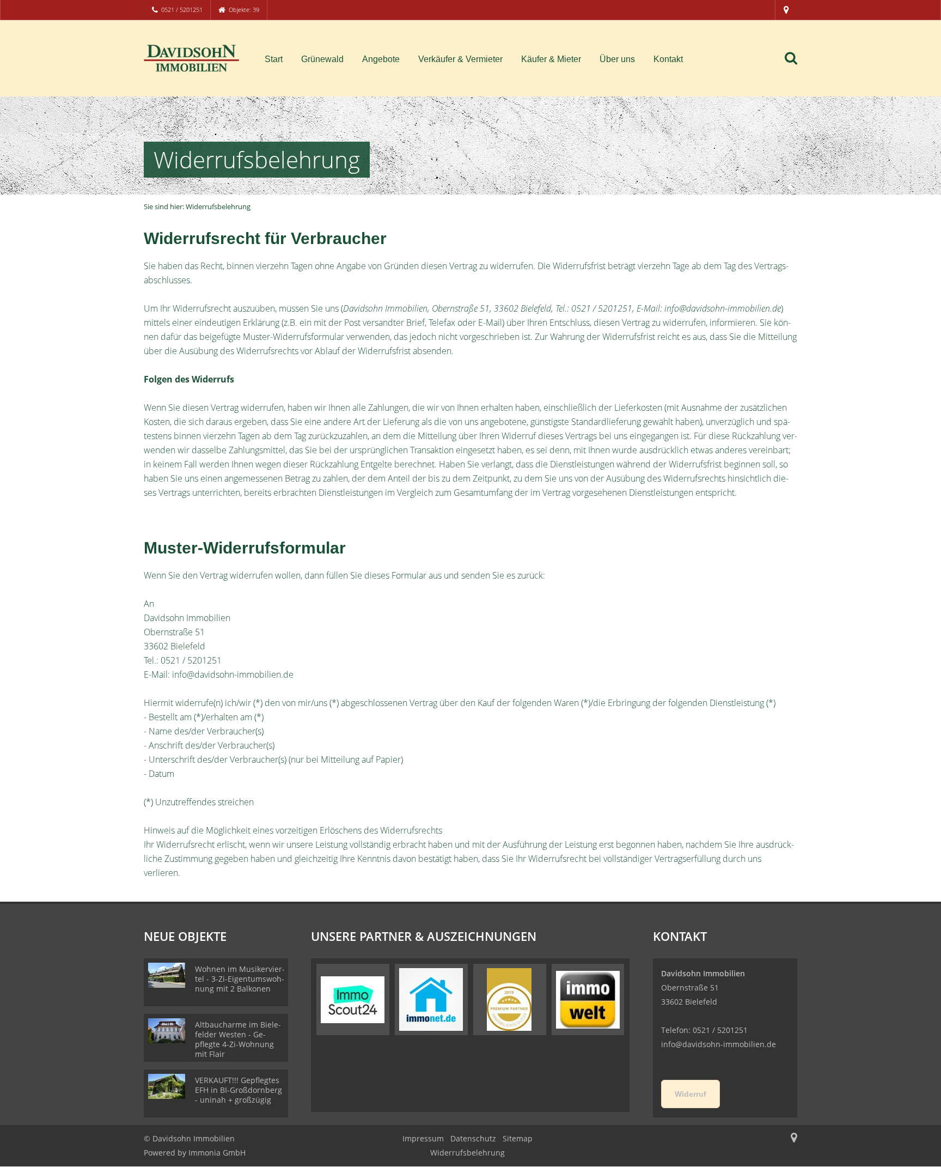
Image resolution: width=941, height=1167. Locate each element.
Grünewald (322, 59)
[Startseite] (191, 58)
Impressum (423, 1138)
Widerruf (690, 1094)
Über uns (617, 59)
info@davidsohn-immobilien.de (718, 1044)
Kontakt (668, 59)
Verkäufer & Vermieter (460, 59)
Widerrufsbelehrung (467, 1152)
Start (274, 59)
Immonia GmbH (217, 1152)
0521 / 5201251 (182, 9)
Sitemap (518, 1138)
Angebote (381, 59)
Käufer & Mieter (551, 59)
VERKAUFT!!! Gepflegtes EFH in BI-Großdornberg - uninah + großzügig (238, 1090)
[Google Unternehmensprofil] (786, 9)
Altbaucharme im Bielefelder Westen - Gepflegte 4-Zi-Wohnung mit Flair (238, 1039)
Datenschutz (473, 1138)
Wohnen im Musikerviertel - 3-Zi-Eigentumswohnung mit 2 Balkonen (240, 979)
